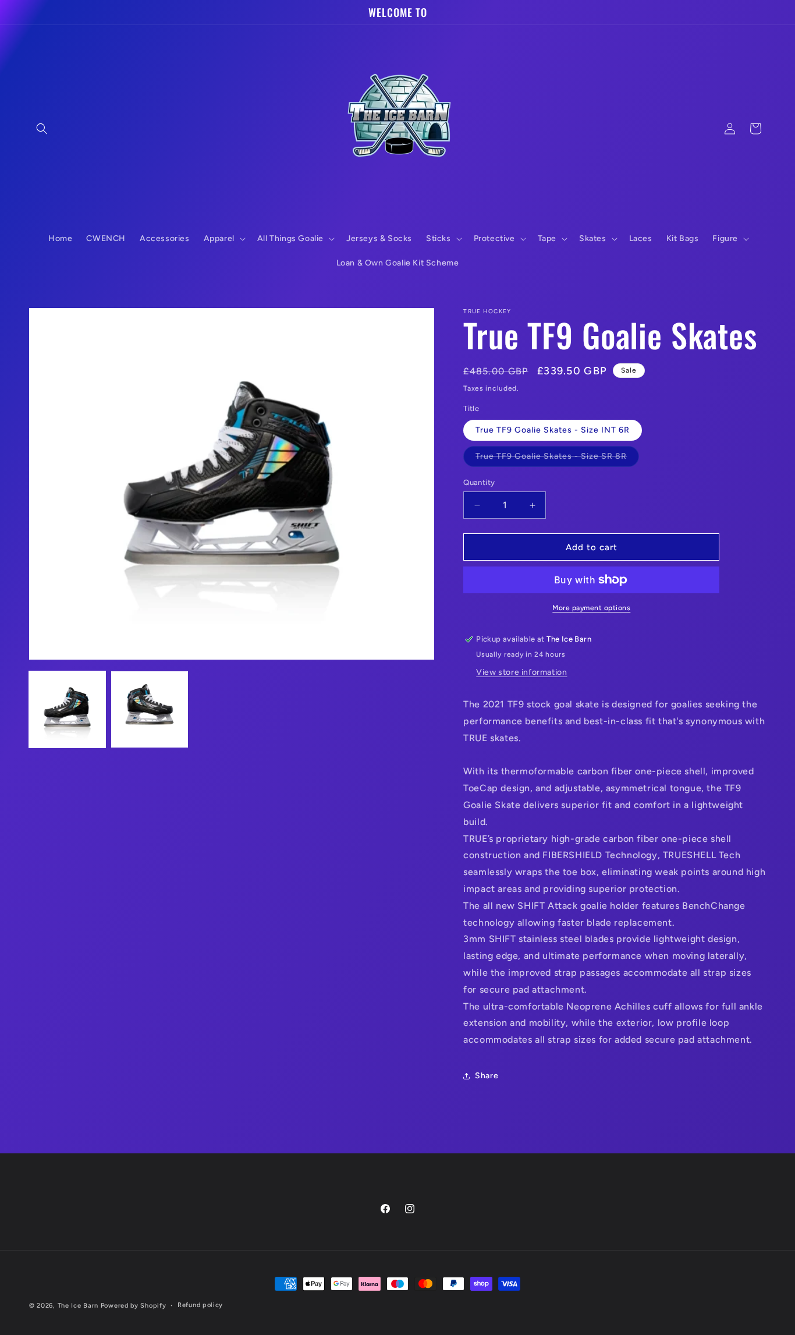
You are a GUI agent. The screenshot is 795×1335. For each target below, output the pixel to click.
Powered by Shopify (133, 1305)
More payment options (591, 608)
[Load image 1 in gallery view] (67, 709)
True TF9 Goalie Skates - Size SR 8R (557, 459)
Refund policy (200, 1305)
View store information (521, 672)
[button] (42, 128)
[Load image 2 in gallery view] (149, 709)
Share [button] (486, 1076)
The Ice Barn (78, 1305)
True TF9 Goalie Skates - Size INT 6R (552, 430)
